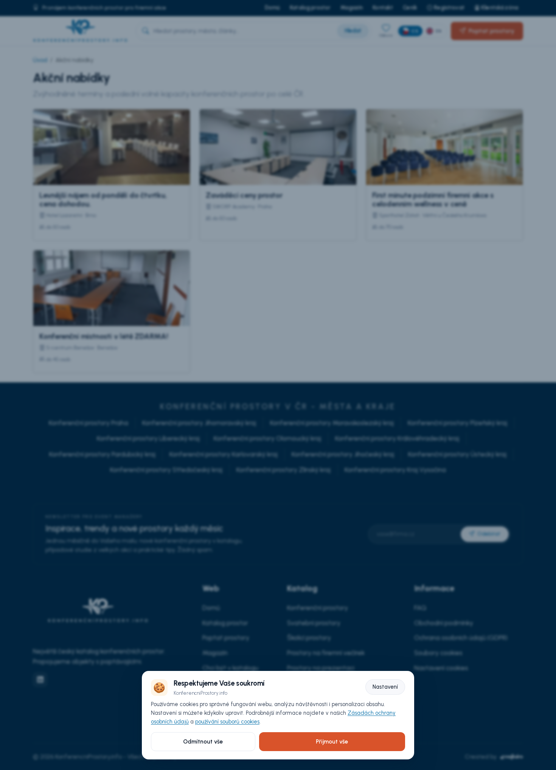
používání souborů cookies (227, 721)
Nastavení (385, 686)
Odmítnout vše (203, 741)
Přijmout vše (332, 741)
